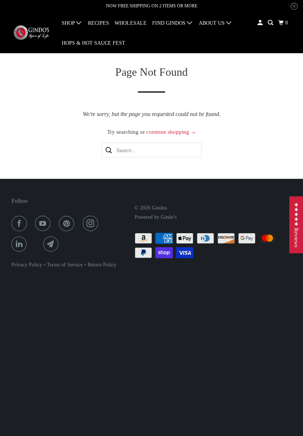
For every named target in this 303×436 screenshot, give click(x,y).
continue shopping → (171, 132)
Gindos (159, 208)
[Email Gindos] (52, 244)
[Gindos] (31, 33)
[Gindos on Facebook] (20, 223)
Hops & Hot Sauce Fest (93, 43)
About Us (212, 23)
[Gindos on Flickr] (36, 244)
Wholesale (131, 23)
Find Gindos (169, 23)
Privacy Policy (26, 265)
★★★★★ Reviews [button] (296, 225)
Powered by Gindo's (156, 217)
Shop (69, 23)
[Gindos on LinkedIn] (20, 244)
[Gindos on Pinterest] (68, 223)
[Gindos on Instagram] (92, 223)
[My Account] (260, 23)
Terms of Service (65, 265)
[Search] (271, 23)
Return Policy (102, 265)
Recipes (98, 23)
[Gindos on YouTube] (44, 223)
